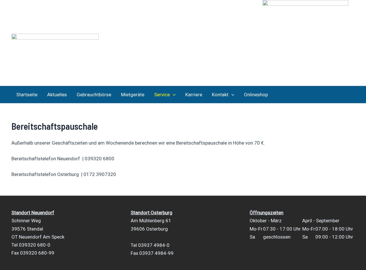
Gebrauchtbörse (94, 94)
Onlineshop (256, 94)
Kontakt (220, 94)
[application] (173, 94)
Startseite (26, 94)
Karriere (193, 94)
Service (162, 94)
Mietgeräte (132, 94)
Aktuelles (57, 94)
